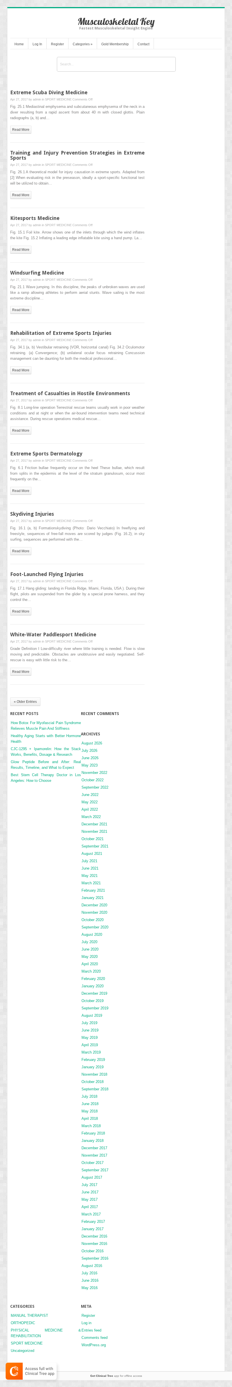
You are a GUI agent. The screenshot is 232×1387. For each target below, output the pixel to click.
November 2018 (94, 1074)
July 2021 (89, 861)
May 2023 (89, 765)
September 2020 (94, 927)
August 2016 (91, 1266)
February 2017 (93, 1221)
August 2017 (91, 1177)
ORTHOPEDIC (23, 1323)
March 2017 (91, 1214)
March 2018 (91, 1126)
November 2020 (94, 912)
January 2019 (92, 1067)
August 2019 (91, 1015)
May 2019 (89, 1037)
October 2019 (92, 1001)
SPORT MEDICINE (58, 99)
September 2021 (94, 846)
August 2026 (91, 743)
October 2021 (92, 839)
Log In (37, 44)
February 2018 (93, 1133)
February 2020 (93, 979)
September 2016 (94, 1258)
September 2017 (94, 1170)
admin (37, 99)
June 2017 (89, 1192)
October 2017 (92, 1163)
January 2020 (92, 986)
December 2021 (94, 824)
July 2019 (89, 1023)
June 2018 (89, 1104)
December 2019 (94, 993)
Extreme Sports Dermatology (46, 454)
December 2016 (94, 1236)
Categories (83, 44)
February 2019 (93, 1060)
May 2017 (89, 1199)
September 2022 (94, 787)
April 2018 (89, 1118)
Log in (86, 1323)
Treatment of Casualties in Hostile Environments (70, 393)
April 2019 (89, 1045)
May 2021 (89, 876)
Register (57, 44)
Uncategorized (22, 1351)
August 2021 (91, 853)
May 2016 (89, 1288)
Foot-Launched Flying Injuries (46, 574)
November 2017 (94, 1155)
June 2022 (89, 795)
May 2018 (89, 1111)
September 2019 (94, 1008)
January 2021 (92, 898)
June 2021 (89, 868)
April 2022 (89, 809)
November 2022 (94, 772)
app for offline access (116, 1375)
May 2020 (89, 956)
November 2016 (94, 1244)
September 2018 (94, 1089)
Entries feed (91, 1330)
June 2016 (89, 1280)
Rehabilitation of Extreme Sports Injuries (60, 333)
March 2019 (91, 1052)
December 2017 (94, 1148)
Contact (143, 44)
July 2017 (89, 1185)
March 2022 (91, 817)
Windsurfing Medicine (37, 273)
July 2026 (89, 750)
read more (20, 130)
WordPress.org (93, 1345)
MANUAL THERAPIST (29, 1315)
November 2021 (94, 831)
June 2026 (89, 758)
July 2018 (89, 1096)
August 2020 (91, 934)
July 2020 (89, 942)
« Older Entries (25, 702)
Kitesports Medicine (34, 218)
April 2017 (89, 1207)
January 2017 (92, 1229)
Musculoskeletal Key (116, 21)
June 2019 (89, 1030)
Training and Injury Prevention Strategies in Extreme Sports (77, 155)
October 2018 (92, 1082)
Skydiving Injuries (32, 514)
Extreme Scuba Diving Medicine (48, 92)
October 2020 (92, 920)
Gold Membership (115, 44)
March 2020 (91, 971)
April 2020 (89, 964)
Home (19, 44)
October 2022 (92, 780)
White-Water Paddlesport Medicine (53, 634)
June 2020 (89, 949)
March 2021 (91, 883)
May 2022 (89, 802)
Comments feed (94, 1337)
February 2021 (93, 890)
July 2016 (89, 1273)
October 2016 (92, 1251)
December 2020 (94, 905)
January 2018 (92, 1140)
